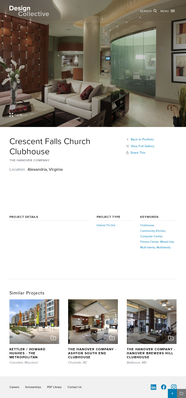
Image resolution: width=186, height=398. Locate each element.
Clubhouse (147, 225)
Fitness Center (149, 241)
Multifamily (164, 247)
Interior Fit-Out (106, 225)
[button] (168, 10)
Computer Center (151, 236)
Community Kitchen (152, 230)
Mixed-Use (167, 241)
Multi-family (147, 247)
